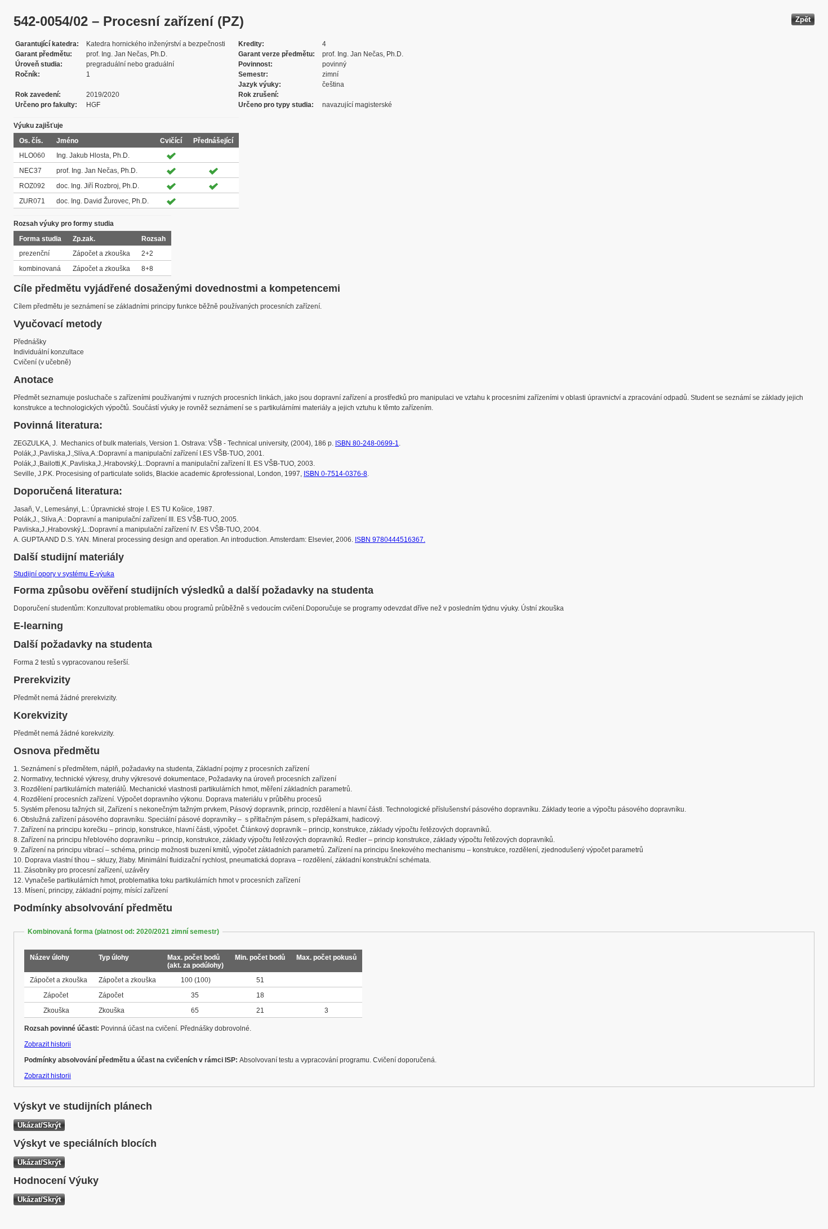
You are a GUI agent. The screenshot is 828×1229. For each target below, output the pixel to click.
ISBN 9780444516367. (390, 540)
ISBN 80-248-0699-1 (367, 443)
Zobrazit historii (47, 1044)
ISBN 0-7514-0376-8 (335, 474)
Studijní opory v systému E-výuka (64, 574)
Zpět (803, 19)
